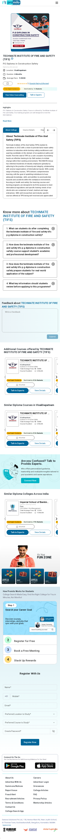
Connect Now (30, 480)
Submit (52, 337)
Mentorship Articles (42, 803)
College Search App (14, 811)
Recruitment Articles (14, 799)
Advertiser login (41, 782)
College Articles (40, 790)
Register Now (30, 742)
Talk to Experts (17, 390)
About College (11, 130)
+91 (6, 696)
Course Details (29, 130)
